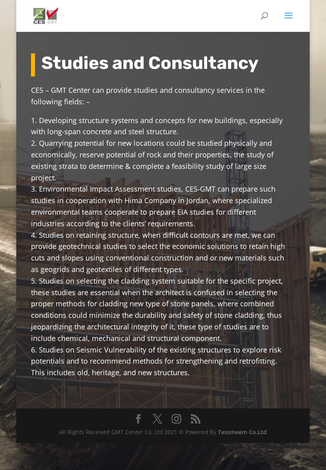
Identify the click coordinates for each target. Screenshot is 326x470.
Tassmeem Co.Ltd (242, 432)
